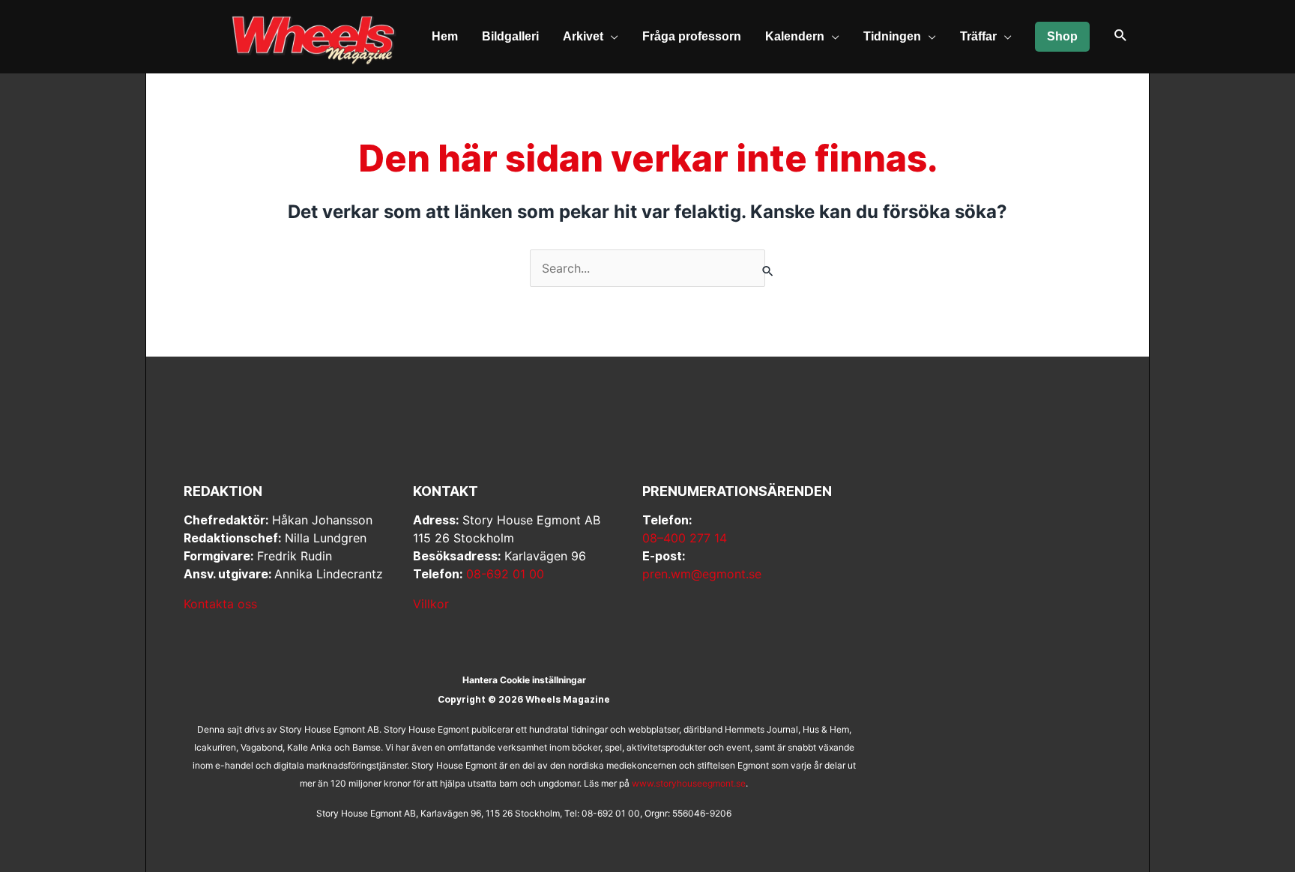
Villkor (431, 603)
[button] (1121, 36)
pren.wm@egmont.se (701, 573)
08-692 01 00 (505, 573)
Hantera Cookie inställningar (524, 679)
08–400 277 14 (684, 537)
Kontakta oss (220, 603)
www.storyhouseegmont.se (689, 783)
